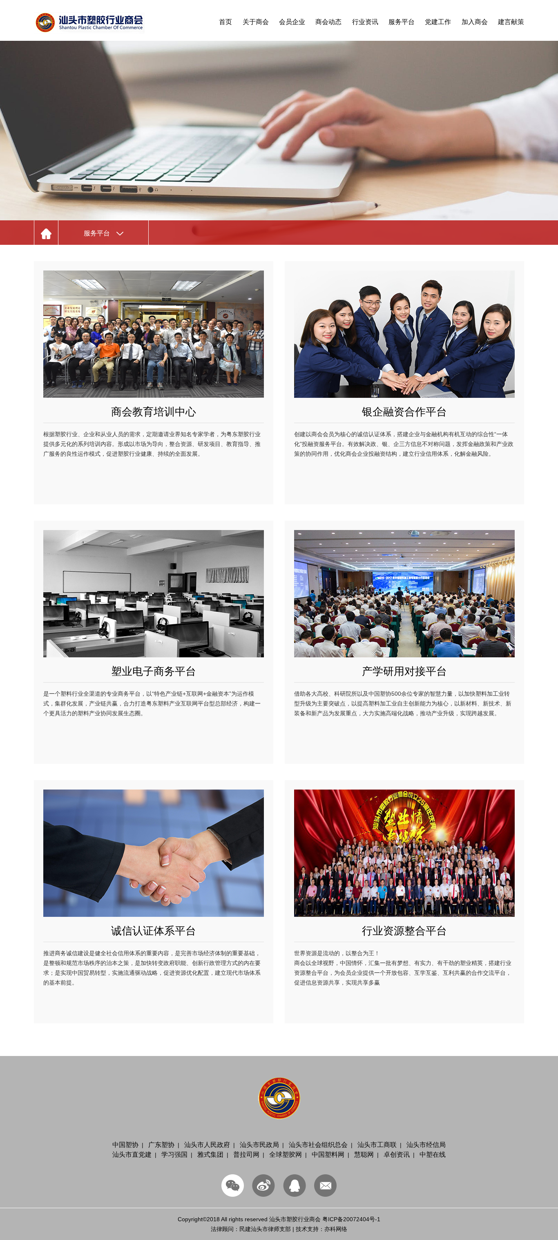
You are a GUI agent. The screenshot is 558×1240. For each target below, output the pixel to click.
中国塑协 (125, 1144)
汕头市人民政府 (207, 1144)
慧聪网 (364, 1154)
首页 (225, 21)
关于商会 (256, 21)
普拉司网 (246, 1154)
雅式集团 (210, 1154)
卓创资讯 (397, 1154)
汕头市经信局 (426, 1144)
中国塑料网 (328, 1154)
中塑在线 (433, 1154)
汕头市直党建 (132, 1154)
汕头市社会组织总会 (318, 1144)
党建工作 (438, 21)
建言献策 (511, 21)
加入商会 (475, 21)
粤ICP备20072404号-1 (351, 1219)
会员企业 (292, 21)
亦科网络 (335, 1229)
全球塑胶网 (285, 1154)
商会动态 (328, 21)
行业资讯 (365, 21)
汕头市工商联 (377, 1144)
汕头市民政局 (259, 1144)
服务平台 (401, 21)
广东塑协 (161, 1144)
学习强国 (174, 1154)
